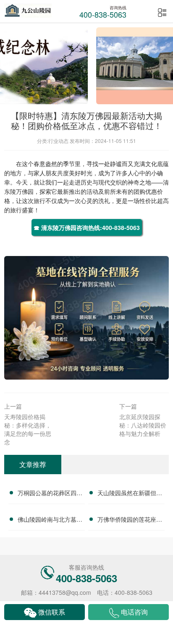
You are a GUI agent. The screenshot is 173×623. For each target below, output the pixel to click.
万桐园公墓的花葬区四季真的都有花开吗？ (50, 493)
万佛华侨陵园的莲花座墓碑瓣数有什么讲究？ (129, 520)
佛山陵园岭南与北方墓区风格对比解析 (50, 520)
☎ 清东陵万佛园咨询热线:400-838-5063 (87, 227)
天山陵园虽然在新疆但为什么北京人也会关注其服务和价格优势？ (129, 493)
